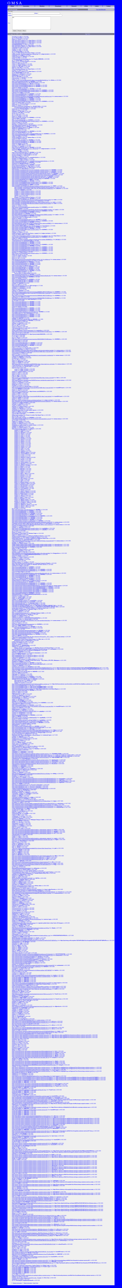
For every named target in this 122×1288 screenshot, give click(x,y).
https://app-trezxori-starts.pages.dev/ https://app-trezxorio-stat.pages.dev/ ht (30, 1057)
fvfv (13, 325)
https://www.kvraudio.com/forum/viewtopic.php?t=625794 (25, 592)
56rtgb (13, 1050)
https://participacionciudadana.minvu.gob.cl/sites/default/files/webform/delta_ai (31, 731)
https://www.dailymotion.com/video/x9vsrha (22, 509)
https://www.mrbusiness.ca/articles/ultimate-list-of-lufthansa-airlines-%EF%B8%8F (32, 970)
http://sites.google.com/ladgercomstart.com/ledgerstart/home (26, 400)
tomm (13, 572)
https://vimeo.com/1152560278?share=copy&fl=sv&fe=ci (25, 237)
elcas (13, 771)
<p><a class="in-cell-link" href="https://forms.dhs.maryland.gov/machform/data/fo (31, 1218)
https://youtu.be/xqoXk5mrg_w (19, 164)
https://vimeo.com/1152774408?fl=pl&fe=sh (22, 227)
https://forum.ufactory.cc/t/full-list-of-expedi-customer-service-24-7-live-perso (30, 1152)
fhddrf (13, 716)
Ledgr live (14, 92)
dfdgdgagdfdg (15, 75)
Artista (13, 560)
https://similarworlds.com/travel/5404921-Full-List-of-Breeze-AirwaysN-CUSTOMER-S (32, 1077)
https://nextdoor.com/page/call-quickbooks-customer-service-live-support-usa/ (30, 174)
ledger (13, 79)
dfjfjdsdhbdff (15, 725)
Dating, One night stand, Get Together (21, 564)
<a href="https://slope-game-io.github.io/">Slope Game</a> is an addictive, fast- (31, 235)
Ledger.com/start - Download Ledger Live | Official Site (25, 54)
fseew (13, 372)
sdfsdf (13, 596)
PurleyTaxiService (16, 240)
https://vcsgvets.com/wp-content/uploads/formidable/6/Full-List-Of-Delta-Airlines (31, 801)
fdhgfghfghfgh (15, 996)
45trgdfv (14, 1058)
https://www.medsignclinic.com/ (19, 157)
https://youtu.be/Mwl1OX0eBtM (19, 184)
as (12, 1280)
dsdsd (13, 39)
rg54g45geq (15, 751)
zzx (13, 910)
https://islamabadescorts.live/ (19, 653)
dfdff (13, 1015)
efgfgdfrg (14, 1001)
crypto (13, 57)
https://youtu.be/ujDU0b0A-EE (19, 94)
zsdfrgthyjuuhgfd (16, 789)
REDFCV (14, 1228)
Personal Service (16, 696)
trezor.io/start (15, 767)
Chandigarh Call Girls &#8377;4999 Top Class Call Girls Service (27, 523)
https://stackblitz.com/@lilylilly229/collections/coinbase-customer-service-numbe (31, 199)
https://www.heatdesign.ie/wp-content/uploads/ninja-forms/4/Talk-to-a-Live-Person (31, 1139)
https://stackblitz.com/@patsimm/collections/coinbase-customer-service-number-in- (34, 187)
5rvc (13, 1248)
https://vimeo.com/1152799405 (19, 212)
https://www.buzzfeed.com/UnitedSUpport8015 (23, 958)
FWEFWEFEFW (16, 694)
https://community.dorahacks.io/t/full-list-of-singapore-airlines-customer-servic (30, 987)
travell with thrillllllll (16, 977)
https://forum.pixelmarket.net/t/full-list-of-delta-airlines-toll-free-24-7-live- (29, 1089)
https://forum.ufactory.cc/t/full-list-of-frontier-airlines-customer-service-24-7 (30, 1109)
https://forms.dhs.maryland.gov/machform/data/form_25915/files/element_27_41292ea (32, 1229)
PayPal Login (17, 273)
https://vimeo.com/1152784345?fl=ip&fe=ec (22, 219)
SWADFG (14, 898)
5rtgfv (13, 1004)
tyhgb (13, 411)
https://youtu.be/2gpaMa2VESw (19, 547)
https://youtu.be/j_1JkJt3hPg (19, 140)
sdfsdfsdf (14, 74)
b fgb (13, 376)
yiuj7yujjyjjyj (15, 967)
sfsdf (13, 1142)
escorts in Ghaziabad (17, 733)
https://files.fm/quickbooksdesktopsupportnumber (24, 630)
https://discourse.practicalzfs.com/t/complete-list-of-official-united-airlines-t (30, 1101)
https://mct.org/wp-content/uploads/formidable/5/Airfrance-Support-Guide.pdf (30, 862)
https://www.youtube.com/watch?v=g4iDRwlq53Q (24, 521)
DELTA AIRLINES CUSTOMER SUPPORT (22, 878)
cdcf (13, 950)
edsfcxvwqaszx (16, 899)
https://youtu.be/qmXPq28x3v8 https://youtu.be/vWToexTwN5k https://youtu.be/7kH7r (32, 351)
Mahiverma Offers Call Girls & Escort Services (23, 201)
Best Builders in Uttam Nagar (19, 533)
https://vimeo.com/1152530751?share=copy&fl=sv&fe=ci (25, 249)
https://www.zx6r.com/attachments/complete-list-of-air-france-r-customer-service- (31, 976)
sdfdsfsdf (14, 1153)
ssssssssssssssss (16, 908)
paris (13, 611)
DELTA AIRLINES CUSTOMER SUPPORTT (22, 938)
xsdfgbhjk (14, 936)
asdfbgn (14, 824)
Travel (13, 52)
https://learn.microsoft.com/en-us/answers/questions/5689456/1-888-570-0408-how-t (32, 291)
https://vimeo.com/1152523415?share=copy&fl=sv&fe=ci (25, 250)
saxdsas (14, 926)
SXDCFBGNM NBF (16, 813)
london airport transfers (17, 415)
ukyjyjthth (14, 36)
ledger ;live (14, 61)
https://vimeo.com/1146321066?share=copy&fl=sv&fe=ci (25, 528)
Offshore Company (16, 562)
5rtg (13, 1211)
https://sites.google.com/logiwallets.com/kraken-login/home (26, 1266)
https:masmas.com (19, 680)
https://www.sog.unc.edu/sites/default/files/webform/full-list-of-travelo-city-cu (30, 1021)
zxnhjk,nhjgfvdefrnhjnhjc (18, 808)
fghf (13, 76)
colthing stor (15, 296)
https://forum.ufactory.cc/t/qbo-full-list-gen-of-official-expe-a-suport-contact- (30, 1099)
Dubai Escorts (15, 168)
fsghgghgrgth (15, 1007)
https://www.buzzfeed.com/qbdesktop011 (22, 726)
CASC (13, 670)
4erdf (13, 1147)
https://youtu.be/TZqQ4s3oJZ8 (19, 263)
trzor (13, 621)
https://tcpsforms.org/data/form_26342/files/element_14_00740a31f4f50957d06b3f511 (32, 1127)
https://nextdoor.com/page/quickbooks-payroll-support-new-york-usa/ (28, 177)
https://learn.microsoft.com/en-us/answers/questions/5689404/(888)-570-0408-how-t (32, 298)
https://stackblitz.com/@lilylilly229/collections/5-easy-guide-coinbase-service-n (31, 202)
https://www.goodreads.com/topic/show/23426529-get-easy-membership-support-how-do (33, 380)
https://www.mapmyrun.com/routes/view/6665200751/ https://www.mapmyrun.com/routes (33, 364)
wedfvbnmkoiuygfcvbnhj (18, 929)
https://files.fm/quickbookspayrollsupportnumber (23, 631)
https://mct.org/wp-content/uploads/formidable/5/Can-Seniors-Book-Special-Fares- (32, 848)
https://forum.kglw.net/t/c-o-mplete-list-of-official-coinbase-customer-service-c (30, 753)
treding (16, 431)
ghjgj (13, 852)
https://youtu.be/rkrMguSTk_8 (19, 676)
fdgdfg (13, 700)
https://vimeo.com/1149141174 (19, 391)
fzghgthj (14, 1011)
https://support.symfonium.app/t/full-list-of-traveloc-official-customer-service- (30, 760)
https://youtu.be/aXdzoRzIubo (19, 224)
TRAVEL (14, 616)
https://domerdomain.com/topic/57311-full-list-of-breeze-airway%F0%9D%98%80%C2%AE (34, 1244)
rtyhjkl (13, 814)
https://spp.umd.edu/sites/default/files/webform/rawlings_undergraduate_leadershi (31, 829)
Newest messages (17, 1283)
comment (14, 974)
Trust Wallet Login (16, 313)
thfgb (13, 338)
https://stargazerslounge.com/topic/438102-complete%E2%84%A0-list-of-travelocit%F (32, 806)
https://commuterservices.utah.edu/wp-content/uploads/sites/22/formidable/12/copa (32, 1032)
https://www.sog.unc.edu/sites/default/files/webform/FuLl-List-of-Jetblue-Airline (31, 1076)
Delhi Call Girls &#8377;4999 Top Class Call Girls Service (26, 225)
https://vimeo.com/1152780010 (19, 222)
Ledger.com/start (16, 56)
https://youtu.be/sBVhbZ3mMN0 (20, 715)
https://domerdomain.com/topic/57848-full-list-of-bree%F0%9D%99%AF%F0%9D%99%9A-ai (34, 1240)
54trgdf (13, 1246)
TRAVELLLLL (15, 1073)
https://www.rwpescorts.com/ (19, 650)
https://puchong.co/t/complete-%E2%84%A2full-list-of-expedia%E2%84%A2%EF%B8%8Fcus (35, 940)
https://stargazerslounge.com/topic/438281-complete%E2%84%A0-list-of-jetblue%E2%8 (33, 803)
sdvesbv (14, 712)
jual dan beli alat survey (17, 410)
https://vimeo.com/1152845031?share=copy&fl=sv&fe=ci (25, 183)
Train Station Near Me (17, 328)
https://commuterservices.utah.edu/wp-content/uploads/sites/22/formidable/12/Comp (32, 1086)
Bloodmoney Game (19, 640)
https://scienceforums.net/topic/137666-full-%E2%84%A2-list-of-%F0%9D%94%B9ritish (33, 1031)
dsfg (13, 945)
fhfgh (13, 67)
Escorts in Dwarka (16, 155)
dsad (13, 367)
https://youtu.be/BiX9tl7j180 (18, 120)
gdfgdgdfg (14, 111)
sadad (15, 189)
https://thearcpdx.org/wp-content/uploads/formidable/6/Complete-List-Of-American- (32, 804)
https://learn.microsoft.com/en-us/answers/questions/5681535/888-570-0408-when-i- (32, 339)
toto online (14, 146)
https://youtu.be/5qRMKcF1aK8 (19, 686)
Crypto (13, 1173)
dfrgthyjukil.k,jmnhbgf (17, 792)
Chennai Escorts (16, 747)
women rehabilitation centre (18, 137)
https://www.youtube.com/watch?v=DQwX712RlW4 (24, 720)
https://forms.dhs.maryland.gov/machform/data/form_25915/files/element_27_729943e (32, 1197)
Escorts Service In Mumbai (18, 166)
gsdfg (13, 635)
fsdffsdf (14, 208)
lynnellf (13, 882)
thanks (13, 691)
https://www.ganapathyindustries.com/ (21, 604)
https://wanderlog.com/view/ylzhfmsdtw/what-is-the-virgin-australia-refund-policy (31, 620)
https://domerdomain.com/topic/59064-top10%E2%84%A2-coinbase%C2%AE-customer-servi (34, 1234)
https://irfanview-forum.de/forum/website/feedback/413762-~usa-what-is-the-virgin (31, 585)
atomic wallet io (16, 743)
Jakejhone (14, 408)
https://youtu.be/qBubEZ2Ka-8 (19, 179)
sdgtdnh (14, 916)
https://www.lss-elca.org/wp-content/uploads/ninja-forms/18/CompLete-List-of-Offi (31, 982)
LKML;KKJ (14, 675)
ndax (15, 151)
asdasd (14, 371)
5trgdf (13, 1030)
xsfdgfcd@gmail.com (17, 918)
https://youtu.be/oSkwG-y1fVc (19, 727)
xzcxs (13, 389)
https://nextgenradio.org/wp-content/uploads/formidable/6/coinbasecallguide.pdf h (31, 275)
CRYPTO (14, 558)
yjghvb (14, 397)
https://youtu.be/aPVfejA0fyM (19, 567)
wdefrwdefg (14, 1019)
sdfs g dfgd (14, 1106)
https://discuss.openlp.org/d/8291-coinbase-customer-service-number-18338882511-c (32, 239)
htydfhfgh (14, 385)
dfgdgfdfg (14, 931)
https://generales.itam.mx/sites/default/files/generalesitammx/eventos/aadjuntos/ (31, 401)
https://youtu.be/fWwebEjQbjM (19, 685)
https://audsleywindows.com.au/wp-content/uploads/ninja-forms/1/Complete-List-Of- (32, 1006)
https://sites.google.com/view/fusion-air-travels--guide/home (26, 966)
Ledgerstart (14, 55)
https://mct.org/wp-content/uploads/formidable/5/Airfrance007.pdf (27, 859)
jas (12, 38)
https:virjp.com (17, 681)
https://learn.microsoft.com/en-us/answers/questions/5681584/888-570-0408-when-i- (32, 331)
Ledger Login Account (17, 641)
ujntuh (13, 1040)
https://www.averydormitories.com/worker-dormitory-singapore (27, 889)
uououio (14, 66)
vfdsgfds (14, 232)
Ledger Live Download (17, 985)
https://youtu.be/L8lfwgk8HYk (19, 262)
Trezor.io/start (15, 77)
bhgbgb (14, 1002)
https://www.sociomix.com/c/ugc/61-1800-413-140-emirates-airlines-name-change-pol (32, 524)
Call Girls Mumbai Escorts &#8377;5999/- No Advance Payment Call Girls (29, 649)
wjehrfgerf (14, 874)
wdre (13, 1016)
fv (12, 336)
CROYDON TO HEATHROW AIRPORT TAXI (23, 606)
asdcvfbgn (14, 884)
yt (12, 1274)
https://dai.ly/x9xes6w (17, 213)
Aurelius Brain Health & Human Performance (22, 330)
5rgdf (13, 1159)
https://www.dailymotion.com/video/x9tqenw (22, 689)
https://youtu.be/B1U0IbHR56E (19, 89)
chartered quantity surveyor (18, 659)
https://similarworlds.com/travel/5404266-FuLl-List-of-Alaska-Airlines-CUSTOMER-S (32, 1098)
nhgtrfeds (14, 811)
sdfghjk (14, 837)
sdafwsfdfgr (15, 704)
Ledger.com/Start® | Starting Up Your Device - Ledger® (25, 233)
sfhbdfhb (14, 426)
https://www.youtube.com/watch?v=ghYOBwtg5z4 (24, 311)
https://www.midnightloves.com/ (19, 786)
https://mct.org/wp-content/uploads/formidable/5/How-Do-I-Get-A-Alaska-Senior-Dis (32, 855)
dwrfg (13, 1012)
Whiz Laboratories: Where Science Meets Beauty (24, 639)
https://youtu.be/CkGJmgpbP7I (19, 131)
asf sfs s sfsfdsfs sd (17, 1178)
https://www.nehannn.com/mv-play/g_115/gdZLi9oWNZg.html (26, 133)
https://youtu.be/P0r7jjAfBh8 (19, 320)
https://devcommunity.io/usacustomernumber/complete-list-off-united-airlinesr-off (31, 864)
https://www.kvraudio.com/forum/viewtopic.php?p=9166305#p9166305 (28, 588)
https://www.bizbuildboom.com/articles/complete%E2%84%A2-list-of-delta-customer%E (33, 965)
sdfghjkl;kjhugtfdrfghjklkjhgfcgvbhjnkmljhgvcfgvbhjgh (24, 788)
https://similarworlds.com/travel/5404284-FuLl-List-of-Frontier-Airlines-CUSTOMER (32, 1097)
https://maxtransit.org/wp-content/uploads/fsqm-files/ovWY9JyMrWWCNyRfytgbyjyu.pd (33, 667)
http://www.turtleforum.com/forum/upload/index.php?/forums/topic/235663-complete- (32, 209)
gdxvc (13, 672)
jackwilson (14, 879)
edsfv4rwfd (14, 924)
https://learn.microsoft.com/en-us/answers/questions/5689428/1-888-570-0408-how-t (32, 295)
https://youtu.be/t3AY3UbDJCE (19, 198)
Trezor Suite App (16, 869)
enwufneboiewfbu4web (17, 349)
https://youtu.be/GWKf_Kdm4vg (19, 600)
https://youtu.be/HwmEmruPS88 (20, 81)
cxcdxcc (14, 49)
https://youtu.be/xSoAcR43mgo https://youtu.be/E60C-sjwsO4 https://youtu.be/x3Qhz (32, 706)
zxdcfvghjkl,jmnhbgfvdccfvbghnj (19, 797)
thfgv (13, 324)
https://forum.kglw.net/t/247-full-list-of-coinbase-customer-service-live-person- (30, 757)
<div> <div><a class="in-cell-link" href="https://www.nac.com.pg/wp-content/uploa (32, 989)
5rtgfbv (13, 1060)
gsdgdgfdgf (14, 47)
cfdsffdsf (14, 50)
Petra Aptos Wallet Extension (19, 82)
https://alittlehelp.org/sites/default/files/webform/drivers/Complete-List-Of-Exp (30, 928)
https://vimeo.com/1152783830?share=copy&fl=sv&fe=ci (25, 221)
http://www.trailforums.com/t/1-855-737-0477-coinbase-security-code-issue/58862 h (32, 223)
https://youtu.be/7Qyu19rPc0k (19, 162)
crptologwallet (15, 934)
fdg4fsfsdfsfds (15, 645)
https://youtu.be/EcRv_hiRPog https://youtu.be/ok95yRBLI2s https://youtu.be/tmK (32, 396)
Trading (16, 483)
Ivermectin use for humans (18, 666)
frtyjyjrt (13, 718)
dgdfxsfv (14, 783)
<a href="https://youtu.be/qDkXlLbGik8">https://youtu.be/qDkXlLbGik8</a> (30, 80)
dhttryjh (14, 849)
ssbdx (13, 699)
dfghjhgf (14, 796)
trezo (13, 741)
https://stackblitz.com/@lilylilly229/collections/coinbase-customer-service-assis (31, 186)
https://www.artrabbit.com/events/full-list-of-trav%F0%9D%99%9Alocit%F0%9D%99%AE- (33, 892)
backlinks (14, 123)
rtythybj (14, 1014)
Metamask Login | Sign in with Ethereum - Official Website (26, 735)
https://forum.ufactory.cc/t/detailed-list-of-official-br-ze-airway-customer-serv (30, 1107)
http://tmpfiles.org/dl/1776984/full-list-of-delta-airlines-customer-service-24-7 (30, 1256)
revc (13, 1231)
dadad (13, 990)
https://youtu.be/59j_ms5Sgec (19, 117)
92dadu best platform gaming (19, 127)
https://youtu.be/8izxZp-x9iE (19, 268)
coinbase (14, 1208)
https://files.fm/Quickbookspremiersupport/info (23, 624)
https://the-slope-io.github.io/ (19, 40)
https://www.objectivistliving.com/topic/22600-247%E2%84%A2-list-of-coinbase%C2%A (33, 1215)
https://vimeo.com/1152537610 (19, 245)
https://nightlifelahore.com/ (18, 655)
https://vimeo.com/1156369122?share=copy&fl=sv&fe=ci (25, 121)
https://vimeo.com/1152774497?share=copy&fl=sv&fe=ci (25, 229)
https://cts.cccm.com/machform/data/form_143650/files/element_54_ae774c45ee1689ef (33, 1254)
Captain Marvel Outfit (17, 1258)
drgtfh (13, 361)
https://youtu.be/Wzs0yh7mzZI (19, 664)
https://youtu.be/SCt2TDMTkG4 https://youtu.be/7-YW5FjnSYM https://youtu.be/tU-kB (33, 540)
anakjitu (16, 682)
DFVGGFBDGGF (16, 697)
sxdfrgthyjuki (15, 816)
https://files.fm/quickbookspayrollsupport (22, 633)
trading (16, 466)
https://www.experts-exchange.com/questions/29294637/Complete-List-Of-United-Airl (32, 954)
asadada (16, 191)
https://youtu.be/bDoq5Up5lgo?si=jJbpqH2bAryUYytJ (25, 516)
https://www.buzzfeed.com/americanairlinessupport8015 (25, 959)
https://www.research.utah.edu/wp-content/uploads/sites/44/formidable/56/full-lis (31, 1150)
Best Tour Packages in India (19, 1023)
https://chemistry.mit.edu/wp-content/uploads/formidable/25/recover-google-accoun (32, 96)
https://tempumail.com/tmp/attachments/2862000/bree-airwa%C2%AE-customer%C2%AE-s (34, 1065)
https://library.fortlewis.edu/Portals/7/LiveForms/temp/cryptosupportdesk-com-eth (31, 418)
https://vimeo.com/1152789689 (19, 216)
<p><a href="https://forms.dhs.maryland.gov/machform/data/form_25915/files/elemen (32, 1198)
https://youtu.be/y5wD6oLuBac (19, 345)
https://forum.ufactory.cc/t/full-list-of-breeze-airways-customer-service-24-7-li (30, 1143)
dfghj (13, 827)
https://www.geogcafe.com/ (18, 603)
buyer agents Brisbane (17, 870)
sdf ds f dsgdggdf (16, 1202)
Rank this (14, 156)
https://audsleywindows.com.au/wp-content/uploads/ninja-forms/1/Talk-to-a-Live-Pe (32, 994)
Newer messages (28, 1283)
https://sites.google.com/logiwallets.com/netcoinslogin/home (26, 919)
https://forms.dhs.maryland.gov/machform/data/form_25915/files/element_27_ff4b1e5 (32, 1233)
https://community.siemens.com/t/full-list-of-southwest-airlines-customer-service (31, 1275)
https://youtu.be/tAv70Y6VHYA (19, 514)
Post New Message (101, 9)
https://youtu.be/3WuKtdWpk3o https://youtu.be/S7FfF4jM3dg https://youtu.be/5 (31, 293)
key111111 (14, 357)
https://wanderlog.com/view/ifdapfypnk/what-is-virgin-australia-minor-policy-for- (31, 573)
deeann (14, 1041)
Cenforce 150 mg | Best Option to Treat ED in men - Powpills (26, 1277)
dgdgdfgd (14, 661)
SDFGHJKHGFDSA (16, 554)
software (14, 283)
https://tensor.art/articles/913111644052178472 (23, 1020)
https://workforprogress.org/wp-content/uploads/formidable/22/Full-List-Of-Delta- (31, 773)
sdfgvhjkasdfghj (16, 834)
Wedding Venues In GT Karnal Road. (23, 648)
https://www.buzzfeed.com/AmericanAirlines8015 (24, 960)
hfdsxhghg (14, 943)
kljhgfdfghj (14, 776)
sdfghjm (14, 903)
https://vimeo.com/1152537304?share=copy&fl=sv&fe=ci (25, 244)
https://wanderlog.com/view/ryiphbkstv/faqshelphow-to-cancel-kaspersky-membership (32, 355)
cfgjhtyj (14, 843)
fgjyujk (13, 844)
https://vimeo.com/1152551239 (19, 242)
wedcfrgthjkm (15, 823)
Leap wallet (14, 674)
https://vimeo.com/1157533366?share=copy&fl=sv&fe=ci (25, 90)
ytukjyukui (14, 860)
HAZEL (14, 1179)
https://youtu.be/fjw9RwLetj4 (19, 95)
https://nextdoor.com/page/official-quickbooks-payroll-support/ (27, 178)
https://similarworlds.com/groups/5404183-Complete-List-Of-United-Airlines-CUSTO (32, 1102)
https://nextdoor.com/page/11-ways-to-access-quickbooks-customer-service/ (30, 169)
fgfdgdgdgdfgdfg (16, 941)
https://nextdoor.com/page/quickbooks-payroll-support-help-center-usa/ (29, 176)
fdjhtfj (13, 854)
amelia (13, 206)
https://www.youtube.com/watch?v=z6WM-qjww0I (24, 722)
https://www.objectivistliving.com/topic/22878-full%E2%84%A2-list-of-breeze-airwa (32, 1200)
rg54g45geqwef (15, 758)
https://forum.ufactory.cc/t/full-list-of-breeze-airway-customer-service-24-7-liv (30, 1239)
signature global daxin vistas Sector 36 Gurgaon (24, 923)
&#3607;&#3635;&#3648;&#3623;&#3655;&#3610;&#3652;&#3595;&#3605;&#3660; (32, 544)
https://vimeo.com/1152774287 (19, 228)
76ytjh (13, 1259)
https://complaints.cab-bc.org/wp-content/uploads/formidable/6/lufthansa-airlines (31, 975)
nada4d (14, 421)
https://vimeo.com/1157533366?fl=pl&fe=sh (22, 85)
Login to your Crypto (17, 153)
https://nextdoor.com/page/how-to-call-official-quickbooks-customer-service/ (30, 172)
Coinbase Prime (16, 738)
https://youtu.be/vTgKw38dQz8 (19, 141)
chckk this (14, 992)
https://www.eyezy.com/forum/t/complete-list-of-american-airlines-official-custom (31, 863)
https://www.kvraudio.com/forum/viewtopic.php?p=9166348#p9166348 (28, 587)
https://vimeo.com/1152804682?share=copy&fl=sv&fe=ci (25, 211)
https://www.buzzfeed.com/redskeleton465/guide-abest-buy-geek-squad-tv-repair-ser (32, 755)
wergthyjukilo (15, 828)
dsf (13, 115)
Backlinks (14, 543)
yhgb (13, 329)
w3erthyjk (14, 826)
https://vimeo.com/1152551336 (19, 243)
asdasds (14, 964)
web (13, 118)
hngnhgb (14, 791)
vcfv (13, 413)
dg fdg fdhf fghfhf (16, 1141)
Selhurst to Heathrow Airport (18, 535)
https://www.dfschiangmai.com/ (19, 285)
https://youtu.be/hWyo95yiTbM (19, 147)
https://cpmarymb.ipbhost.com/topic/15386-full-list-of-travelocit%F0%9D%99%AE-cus (32, 1263)
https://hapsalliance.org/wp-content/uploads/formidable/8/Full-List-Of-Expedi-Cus (31, 1116)
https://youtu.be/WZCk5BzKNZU (20, 343)
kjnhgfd (14, 836)
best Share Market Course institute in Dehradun (23, 732)
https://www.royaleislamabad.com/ (20, 784)
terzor (13, 132)
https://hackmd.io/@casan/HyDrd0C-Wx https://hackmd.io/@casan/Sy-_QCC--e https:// (33, 636)
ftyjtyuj (13, 853)
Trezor (13, 102)
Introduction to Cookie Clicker (19, 425)
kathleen (14, 901)
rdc (13, 1264)
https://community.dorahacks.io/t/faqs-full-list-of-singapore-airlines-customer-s (30, 986)
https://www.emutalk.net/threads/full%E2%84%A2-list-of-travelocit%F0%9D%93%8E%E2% (34, 778)
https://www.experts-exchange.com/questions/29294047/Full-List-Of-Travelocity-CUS (32, 955)
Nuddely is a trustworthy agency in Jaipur (22, 748)
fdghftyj (14, 850)
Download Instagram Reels (18, 299)
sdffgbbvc (14, 914)
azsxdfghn (14, 802)
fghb (13, 375)
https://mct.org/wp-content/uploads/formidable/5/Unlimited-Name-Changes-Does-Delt (32, 839)
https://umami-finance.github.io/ (19, 428)
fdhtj (13, 847)
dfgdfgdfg (14, 701)
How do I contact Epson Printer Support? (22, 885)
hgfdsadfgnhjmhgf (16, 798)
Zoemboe (14, 160)
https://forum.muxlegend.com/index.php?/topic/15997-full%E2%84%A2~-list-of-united (32, 1251)
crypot (13, 65)
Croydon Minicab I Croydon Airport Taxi (21, 59)
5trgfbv (13, 1148)
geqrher (14, 875)
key (13, 359)
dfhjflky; (14, 822)
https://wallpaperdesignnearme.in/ (20, 613)
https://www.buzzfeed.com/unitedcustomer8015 (23, 956)
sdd (15, 196)
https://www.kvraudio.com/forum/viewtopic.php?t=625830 (25, 590)
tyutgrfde (14, 969)
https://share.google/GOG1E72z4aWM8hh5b (22, 984)
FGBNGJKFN (15, 710)
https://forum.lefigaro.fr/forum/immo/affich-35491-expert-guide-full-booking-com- (31, 730)
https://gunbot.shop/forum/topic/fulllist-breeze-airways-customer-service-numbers (31, 1216)
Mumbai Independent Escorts (19, 167)
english (13, 394)
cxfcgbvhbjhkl (15, 900)
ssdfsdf (14, 821)
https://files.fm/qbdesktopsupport (20, 626)
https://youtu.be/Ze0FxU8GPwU (19, 677)
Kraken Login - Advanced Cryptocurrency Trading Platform (26, 1265)
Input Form (35, 1283)
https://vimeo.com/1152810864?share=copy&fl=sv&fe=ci (25, 207)
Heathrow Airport (16, 537)
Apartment (14, 163)
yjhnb (13, 379)
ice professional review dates (21, 107)
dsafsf (13, 906)
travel (13, 1190)
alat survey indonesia (17, 660)
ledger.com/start (16, 709)
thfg (13, 416)
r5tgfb (13, 1236)
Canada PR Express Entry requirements (22, 873)
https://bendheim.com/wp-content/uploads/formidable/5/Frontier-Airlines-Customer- (32, 893)
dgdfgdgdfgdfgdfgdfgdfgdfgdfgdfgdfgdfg (21, 868)
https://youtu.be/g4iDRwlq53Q (19, 511)
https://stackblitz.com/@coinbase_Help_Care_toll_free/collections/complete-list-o (33, 188)
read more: (14, 840)
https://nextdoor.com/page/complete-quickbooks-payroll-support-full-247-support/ (31, 173)
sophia (13, 238)
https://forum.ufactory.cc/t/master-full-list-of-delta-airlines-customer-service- (30, 1126)
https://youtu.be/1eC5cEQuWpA (19, 344)
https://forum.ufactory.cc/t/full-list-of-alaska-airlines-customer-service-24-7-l (30, 1144)
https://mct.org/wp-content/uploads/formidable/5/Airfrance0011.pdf (28, 857)
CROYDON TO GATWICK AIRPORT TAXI (22, 605)
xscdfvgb (14, 972)
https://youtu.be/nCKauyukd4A (19, 181)
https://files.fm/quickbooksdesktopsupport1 (22, 634)
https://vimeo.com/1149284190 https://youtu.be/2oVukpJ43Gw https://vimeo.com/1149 (33, 377)
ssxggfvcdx (15, 915)
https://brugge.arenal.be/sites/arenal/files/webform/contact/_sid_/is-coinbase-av (31, 259)
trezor (13, 62)
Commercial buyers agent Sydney (20, 872)
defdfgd (14, 995)
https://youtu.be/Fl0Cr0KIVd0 (19, 568)
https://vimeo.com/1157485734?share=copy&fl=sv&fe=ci (25, 101)
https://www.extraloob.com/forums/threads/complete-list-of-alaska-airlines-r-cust (31, 935)
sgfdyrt (13, 136)
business (14, 578)
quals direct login (16, 770)
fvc (13, 335)
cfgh (13, 845)
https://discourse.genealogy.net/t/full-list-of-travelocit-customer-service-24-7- (30, 1260)
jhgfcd (13, 812)
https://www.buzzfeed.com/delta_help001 (22, 962)
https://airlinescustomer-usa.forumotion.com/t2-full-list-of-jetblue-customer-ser (30, 684)
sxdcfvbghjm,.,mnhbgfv (17, 793)
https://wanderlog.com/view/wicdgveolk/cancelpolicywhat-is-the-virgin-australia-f (31, 553)
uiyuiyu (13, 112)
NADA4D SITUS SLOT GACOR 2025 (21, 319)
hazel (13, 897)
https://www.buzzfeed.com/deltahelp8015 (22, 961)
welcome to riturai (16, 552)
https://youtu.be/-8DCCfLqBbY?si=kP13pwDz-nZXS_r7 (25, 702)
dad (13, 1187)
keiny (13, 971)
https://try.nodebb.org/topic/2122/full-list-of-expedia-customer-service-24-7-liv (30, 1136)
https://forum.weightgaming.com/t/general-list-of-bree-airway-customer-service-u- (31, 1067)
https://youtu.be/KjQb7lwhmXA (19, 84)
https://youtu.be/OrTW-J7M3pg (19, 662)
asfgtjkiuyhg (15, 921)
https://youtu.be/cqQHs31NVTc (19, 768)
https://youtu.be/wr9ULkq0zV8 (19, 308)
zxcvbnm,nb (15, 809)
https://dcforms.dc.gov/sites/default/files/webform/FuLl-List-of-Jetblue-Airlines (30, 1070)
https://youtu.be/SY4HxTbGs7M (19, 135)
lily (12, 113)
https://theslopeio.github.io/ (18, 45)
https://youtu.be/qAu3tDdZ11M (19, 334)
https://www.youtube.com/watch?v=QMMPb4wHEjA (24, 717)
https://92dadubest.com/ (18, 126)
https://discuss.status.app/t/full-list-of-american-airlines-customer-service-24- (30, 1035)
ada (13, 1188)
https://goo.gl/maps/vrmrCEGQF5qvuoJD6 (22, 563)
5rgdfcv (14, 1238)
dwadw (13, 750)
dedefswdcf (15, 1005)
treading (16, 430)
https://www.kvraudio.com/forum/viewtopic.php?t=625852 (25, 589)
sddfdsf (14, 638)
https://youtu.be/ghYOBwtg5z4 (19, 301)
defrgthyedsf (15, 991)
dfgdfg (13, 128)
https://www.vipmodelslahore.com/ (20, 721)
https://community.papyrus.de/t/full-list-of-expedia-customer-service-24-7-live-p (31, 1118)
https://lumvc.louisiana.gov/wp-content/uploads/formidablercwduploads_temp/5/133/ (32, 522)
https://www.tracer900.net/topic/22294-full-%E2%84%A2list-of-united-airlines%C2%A (32, 999)
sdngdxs (14, 707)
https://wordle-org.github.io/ (18, 614)
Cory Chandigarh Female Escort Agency (21, 260)
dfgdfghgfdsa (15, 913)
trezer (13, 341)
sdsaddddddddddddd (17, 44)
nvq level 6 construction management (21, 106)
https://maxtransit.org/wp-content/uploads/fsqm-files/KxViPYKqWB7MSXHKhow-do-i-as (33, 669)
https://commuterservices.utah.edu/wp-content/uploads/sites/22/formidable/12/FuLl (32, 1083)
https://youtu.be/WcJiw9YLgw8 (19, 690)
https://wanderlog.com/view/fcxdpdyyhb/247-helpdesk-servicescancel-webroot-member (33, 350)
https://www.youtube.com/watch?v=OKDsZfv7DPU (24, 711)
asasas (14, 145)
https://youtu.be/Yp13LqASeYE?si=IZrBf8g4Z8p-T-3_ (25, 569)
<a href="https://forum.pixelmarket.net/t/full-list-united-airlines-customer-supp (30, 1096)
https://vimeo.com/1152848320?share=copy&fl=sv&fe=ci (25, 182)
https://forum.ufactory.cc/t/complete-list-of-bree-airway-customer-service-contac (31, 1180)
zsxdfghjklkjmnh (16, 817)
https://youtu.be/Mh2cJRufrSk (19, 705)
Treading (16, 502)
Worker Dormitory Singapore (19, 890)
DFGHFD (14, 775)
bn (12, 1026)
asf (13, 629)
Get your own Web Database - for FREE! (61, 1286)
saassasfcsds (15, 904)
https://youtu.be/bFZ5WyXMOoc (20, 513)
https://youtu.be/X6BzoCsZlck (19, 601)
